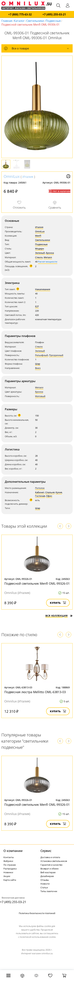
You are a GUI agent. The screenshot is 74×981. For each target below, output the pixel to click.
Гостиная (40, 495)
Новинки (8, 872)
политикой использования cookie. (38, 936)
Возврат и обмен (49, 868)
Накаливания (42, 289)
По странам (9, 864)
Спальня (50, 492)
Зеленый (40, 252)
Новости (45, 883)
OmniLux (12, 176)
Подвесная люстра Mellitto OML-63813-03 (35, 692)
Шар (37, 363)
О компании (13, 851)
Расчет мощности (47, 261)
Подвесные (53, 21)
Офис (49, 495)
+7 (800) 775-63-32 (20, 14)
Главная (6, 21)
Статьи (44, 887)
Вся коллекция (56, 615)
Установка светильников (53, 861)
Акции (6, 876)
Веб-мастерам (48, 872)
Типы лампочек (48, 891)
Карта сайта (9, 879)
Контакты (8, 857)
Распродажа (10, 868)
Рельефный (41, 355)
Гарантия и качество (51, 864)
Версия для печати (68, 176)
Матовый (40, 396)
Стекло (39, 257)
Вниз (38, 368)
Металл (48, 257)
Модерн (39, 248)
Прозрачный (56, 355)
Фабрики (8, 861)
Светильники (35, 21)
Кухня (59, 492)
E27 (37, 306)
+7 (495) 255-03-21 (54, 14)
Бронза (50, 252)
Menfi (38, 235)
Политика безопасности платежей (37, 913)
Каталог (19, 21)
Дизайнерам (47, 876)
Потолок (40, 488)
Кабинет (39, 492)
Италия (27, 177)
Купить (55, 602)
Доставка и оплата (50, 857)
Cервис (45, 851)
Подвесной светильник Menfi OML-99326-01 (37, 583)
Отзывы (44, 879)
